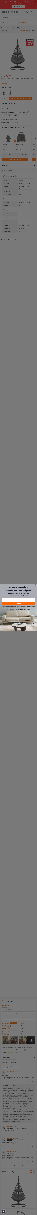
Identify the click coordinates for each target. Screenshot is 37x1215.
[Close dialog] (35, 585)
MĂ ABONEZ (18, 603)
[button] (3, 1211)
